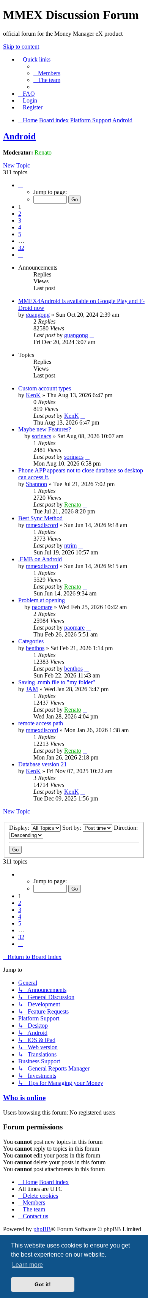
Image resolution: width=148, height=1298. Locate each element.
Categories (31, 641)
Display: (20, 827)
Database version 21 (42, 764)
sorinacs (41, 436)
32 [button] (21, 248)
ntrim (70, 545)
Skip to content (21, 46)
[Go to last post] (92, 335)
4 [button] (19, 227)
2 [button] (19, 213)
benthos (35, 648)
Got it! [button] (43, 1284)
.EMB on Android (40, 559)
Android (19, 136)
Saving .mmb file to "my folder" (56, 682)
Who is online (24, 1098)
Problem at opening (41, 600)
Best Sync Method (40, 518)
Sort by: (72, 827)
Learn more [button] (27, 1265)
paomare (42, 607)
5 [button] (19, 234)
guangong (38, 314)
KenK (33, 395)
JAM (32, 689)
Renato (43, 152)
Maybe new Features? (44, 429)
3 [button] (19, 220)
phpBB (42, 1229)
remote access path (40, 723)
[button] (20, 185)
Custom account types (44, 388)
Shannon (36, 484)
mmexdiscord (42, 525)
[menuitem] (46, 73)
